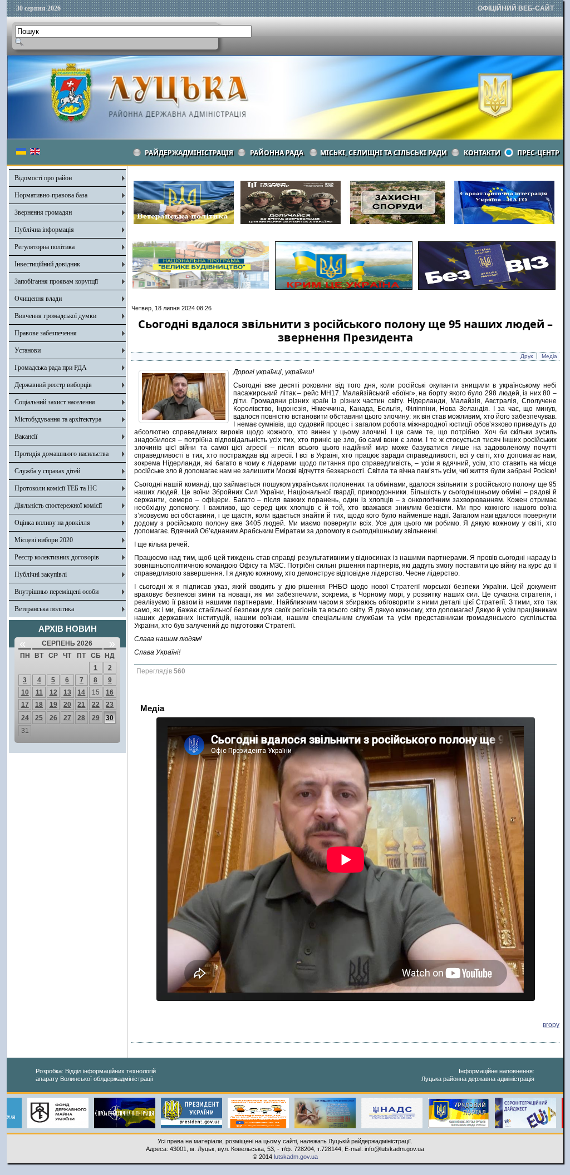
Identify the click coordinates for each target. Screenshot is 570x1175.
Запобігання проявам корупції (56, 281)
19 (53, 704)
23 (110, 704)
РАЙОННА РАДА (276, 152)
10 (25, 692)
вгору (551, 1025)
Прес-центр (538, 152)
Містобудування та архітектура (57, 419)
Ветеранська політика (44, 609)
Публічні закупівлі (40, 574)
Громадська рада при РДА (50, 367)
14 (81, 692)
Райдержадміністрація (189, 152)
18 (39, 704)
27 (67, 718)
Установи (27, 350)
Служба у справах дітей (47, 471)
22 (96, 704)
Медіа (549, 356)
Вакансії (25, 436)
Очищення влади (38, 299)
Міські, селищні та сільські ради (383, 152)
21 (81, 704)
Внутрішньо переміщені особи (56, 592)
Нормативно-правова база (50, 195)
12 (53, 692)
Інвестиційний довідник (47, 264)
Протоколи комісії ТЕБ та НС (55, 488)
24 (25, 718)
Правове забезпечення (45, 333)
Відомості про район (43, 178)
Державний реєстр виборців (53, 385)
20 (67, 704)
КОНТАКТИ (482, 152)
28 (81, 718)
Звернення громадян (43, 212)
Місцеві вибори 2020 (43, 540)
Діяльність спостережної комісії (58, 505)
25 (39, 718)
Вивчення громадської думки (55, 316)
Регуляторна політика (44, 247)
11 (39, 692)
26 (53, 718)
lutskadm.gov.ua (296, 1156)
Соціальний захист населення (54, 402)
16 (110, 692)
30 (110, 718)
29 (96, 718)
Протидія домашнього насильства (61, 454)
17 (25, 704)
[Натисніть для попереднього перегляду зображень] (184, 421)
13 (67, 692)
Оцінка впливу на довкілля (52, 523)
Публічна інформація (44, 230)
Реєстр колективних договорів (56, 557)
